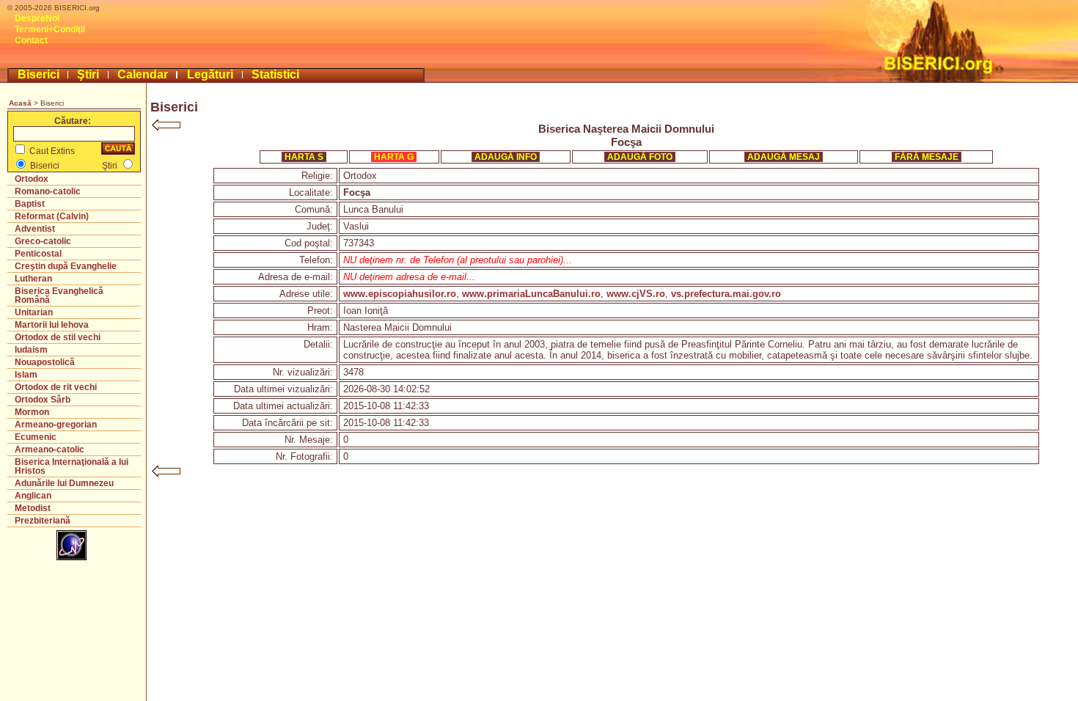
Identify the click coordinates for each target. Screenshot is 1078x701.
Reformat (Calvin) (52, 216)
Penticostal (38, 253)
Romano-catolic (48, 191)
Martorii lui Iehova (52, 324)
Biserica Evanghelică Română (59, 295)
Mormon (32, 412)
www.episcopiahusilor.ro (399, 293)
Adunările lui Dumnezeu (64, 483)
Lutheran (33, 278)
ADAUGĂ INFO (505, 157)
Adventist (35, 228)
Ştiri (88, 74)
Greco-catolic (43, 241)
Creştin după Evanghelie (66, 266)
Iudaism (31, 349)
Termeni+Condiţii (50, 29)
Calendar (142, 74)
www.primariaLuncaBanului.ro (531, 293)
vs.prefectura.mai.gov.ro (726, 293)
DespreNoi (37, 18)
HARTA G (394, 157)
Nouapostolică (45, 362)
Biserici (38, 74)
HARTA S (304, 157)
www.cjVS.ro (635, 293)
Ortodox (31, 179)
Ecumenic (35, 437)
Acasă (20, 103)
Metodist (33, 508)
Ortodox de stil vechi (57, 337)
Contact (31, 40)
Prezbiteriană (42, 520)
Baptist (30, 203)
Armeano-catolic (49, 449)
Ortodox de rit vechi (56, 387)
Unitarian (34, 312)
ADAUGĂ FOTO (640, 157)
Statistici (275, 74)
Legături (210, 74)
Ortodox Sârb (42, 399)
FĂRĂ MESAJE (926, 157)
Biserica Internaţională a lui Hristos (71, 466)
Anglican (33, 495)
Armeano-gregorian (56, 424)
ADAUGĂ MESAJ (783, 157)
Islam (26, 374)
